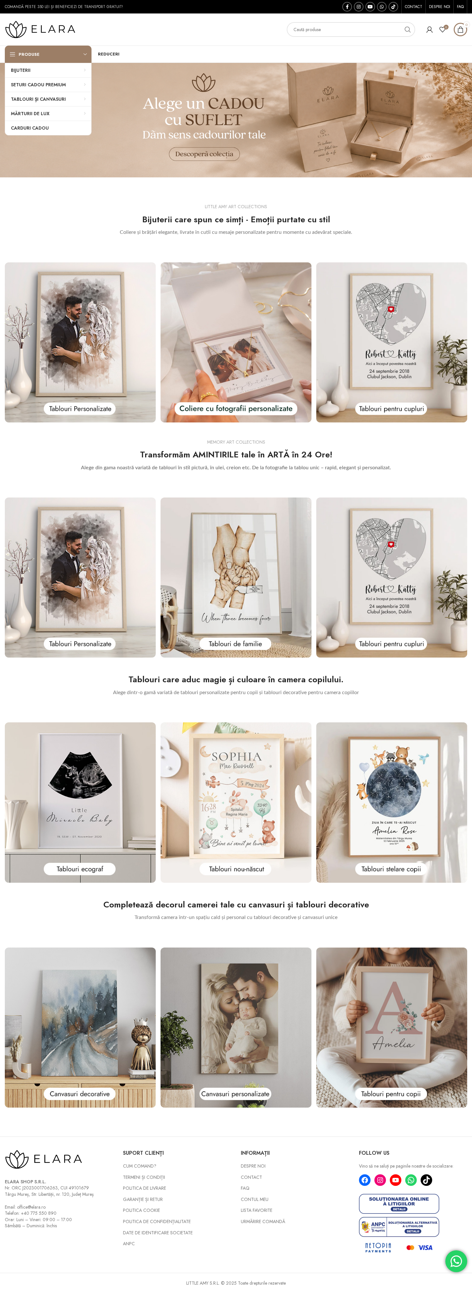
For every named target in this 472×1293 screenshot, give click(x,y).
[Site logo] (45, 29)
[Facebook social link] (347, 7)
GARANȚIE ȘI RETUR (143, 1199)
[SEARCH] (407, 29)
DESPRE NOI (253, 1166)
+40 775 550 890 (39, 1213)
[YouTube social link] (370, 7)
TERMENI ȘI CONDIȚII (144, 1177)
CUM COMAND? (139, 1166)
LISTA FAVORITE (256, 1210)
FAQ (245, 1188)
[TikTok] (426, 1180)
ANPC (129, 1244)
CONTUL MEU (254, 1199)
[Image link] (80, 342)
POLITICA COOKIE (141, 1210)
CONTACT (251, 1177)
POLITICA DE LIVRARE (144, 1188)
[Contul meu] (429, 29)
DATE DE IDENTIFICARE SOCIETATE (158, 1233)
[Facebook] (365, 1180)
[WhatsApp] (411, 1180)
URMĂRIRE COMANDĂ (263, 1222)
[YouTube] (395, 1180)
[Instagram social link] (358, 7)
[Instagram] (380, 1180)
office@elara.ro (31, 1207)
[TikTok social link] (393, 7)
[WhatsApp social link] (382, 7)
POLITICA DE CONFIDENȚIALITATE (157, 1222)
